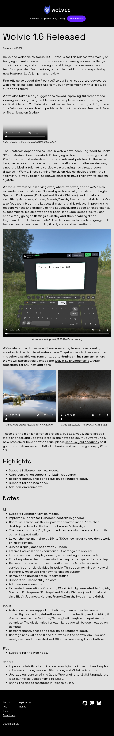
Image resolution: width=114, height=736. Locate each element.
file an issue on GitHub (23, 112)
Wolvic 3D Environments (72, 361)
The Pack (33, 18)
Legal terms (24, 702)
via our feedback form (93, 108)
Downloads (76, 18)
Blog (62, 18)
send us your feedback (82, 442)
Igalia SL (14, 723)
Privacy (22, 706)
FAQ (55, 18)
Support (46, 18)
